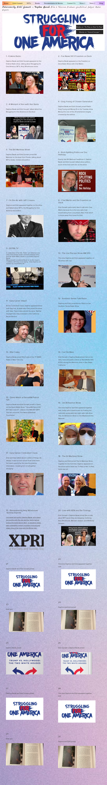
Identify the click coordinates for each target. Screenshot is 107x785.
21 (7, 564)
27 (7, 688)
